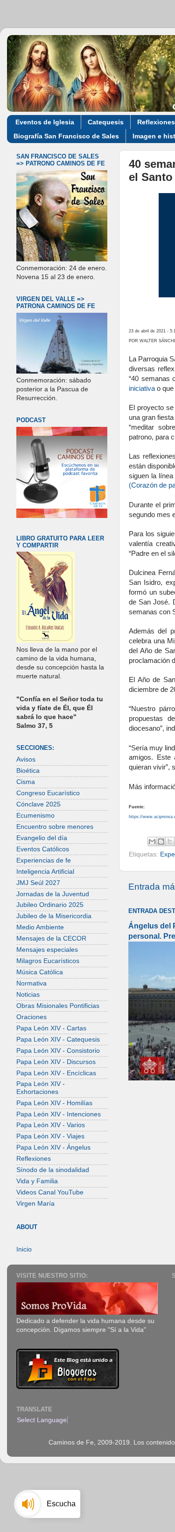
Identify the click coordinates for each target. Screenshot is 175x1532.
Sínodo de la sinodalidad (52, 1169)
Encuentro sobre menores (54, 826)
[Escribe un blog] (161, 841)
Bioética (28, 770)
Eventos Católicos (42, 849)
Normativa (31, 983)
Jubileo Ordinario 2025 (50, 904)
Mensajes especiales (47, 949)
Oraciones (31, 1017)
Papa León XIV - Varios (50, 1125)
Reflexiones (33, 1158)
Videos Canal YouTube (50, 1192)
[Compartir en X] (170, 841)
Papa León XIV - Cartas (51, 1028)
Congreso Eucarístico (48, 793)
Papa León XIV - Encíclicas (56, 1073)
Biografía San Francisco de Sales (66, 136)
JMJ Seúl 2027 (38, 882)
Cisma (25, 781)
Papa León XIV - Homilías (54, 1103)
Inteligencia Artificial (45, 871)
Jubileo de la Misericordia (53, 916)
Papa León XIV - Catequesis (58, 1039)
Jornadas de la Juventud (52, 894)
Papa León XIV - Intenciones (58, 1114)
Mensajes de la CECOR (51, 938)
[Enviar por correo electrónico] (152, 841)
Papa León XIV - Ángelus (53, 1147)
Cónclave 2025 (38, 804)
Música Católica (39, 972)
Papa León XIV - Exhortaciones (40, 1087)
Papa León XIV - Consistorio (58, 1050)
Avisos (25, 759)
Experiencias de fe (43, 860)
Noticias (28, 994)
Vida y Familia (37, 1181)
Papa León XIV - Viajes (50, 1136)
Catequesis (106, 122)
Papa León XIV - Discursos (56, 1061)
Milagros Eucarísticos (47, 960)
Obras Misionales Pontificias (57, 1005)
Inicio (24, 1249)
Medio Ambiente (40, 927)
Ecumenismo (35, 815)
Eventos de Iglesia (44, 122)
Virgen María (35, 1203)
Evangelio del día (41, 838)
